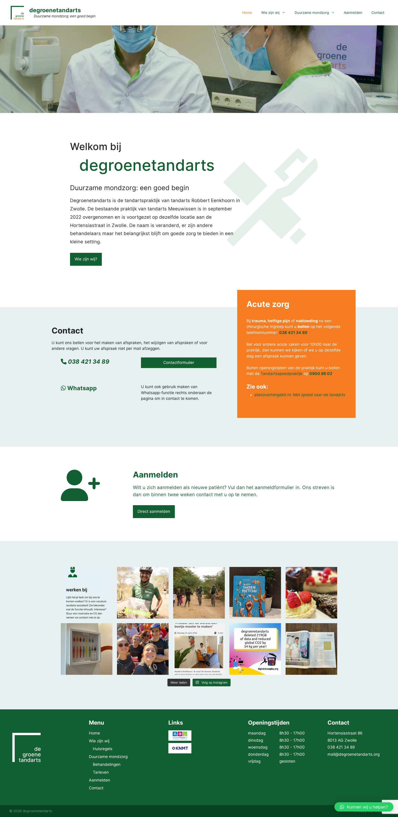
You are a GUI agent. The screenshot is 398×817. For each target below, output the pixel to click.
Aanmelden (353, 12)
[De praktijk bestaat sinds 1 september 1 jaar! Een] (311, 593)
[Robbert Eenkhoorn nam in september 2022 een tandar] (199, 649)
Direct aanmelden (154, 511)
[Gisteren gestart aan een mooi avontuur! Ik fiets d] (199, 593)
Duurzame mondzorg (312, 12)
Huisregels (102, 748)
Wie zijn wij (270, 12)
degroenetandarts (55, 10)
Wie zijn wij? (86, 259)
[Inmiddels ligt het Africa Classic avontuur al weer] (143, 593)
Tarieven (101, 772)
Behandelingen (106, 764)
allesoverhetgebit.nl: (299, 394)
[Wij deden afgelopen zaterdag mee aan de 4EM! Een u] (143, 649)
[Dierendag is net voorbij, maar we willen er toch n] (255, 593)
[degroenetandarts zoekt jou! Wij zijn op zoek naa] (86, 593)
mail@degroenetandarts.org (354, 754)
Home (247, 12)
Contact (378, 12)
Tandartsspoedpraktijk (281, 373)
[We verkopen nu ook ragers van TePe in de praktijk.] (86, 649)
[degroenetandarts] (17, 12)
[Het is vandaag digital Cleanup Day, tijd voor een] (255, 649)
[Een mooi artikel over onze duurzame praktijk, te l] (311, 649)
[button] (363, 806)
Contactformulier (178, 362)
